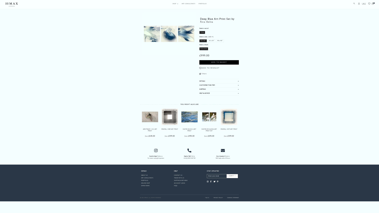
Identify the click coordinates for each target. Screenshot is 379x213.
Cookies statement (233, 197)
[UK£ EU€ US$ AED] (364, 4)
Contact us (178, 175)
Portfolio (203, 3)
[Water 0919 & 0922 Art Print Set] (209, 117)
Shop (174, 3)
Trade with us (179, 178)
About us (144, 175)
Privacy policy (218, 197)
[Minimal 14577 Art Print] (229, 117)
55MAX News (145, 185)
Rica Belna (206, 22)
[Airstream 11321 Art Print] (150, 117)
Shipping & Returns (181, 180)
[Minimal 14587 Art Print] (170, 117)
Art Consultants (188, 3)
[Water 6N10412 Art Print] (189, 117)
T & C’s (207, 197)
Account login (179, 183)
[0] (373, 4)
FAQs (175, 185)
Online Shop (145, 183)
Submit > (232, 176)
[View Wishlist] (369, 3)
